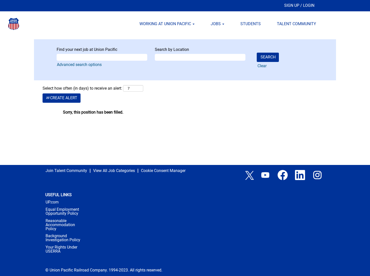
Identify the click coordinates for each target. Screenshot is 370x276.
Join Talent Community (66, 170)
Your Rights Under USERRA (61, 249)
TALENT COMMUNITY (296, 23)
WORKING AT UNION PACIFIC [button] (165, 23)
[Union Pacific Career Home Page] (32, 24)
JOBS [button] (216, 23)
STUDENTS (250, 23)
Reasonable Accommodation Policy (60, 225)
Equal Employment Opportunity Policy (62, 211)
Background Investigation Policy (63, 238)
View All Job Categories (114, 170)
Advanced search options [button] (79, 64)
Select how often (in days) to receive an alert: (82, 88)
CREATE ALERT (63, 97)
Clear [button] (262, 65)
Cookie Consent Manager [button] (163, 170)
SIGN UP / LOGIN (299, 5)
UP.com (52, 202)
